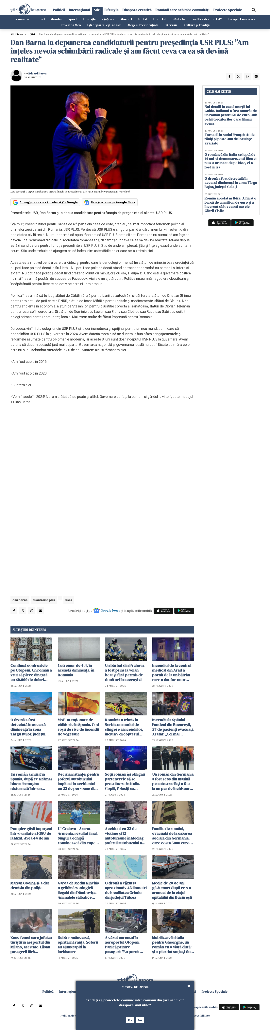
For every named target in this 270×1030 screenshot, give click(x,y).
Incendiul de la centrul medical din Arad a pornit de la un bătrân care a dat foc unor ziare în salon (171, 672)
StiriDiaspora (18, 34)
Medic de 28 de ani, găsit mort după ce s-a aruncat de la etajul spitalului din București (172, 890)
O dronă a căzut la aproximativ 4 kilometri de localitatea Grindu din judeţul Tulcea (126, 890)
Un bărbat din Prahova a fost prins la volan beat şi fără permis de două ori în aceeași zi (124, 672)
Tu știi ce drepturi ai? (206, 19)
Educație (89, 19)
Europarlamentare (242, 19)
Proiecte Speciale (227, 10)
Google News (110, 610)
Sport (72, 19)
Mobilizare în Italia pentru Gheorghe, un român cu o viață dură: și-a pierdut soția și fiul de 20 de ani (172, 944)
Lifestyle (112, 10)
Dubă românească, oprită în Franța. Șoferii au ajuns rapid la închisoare (78, 944)
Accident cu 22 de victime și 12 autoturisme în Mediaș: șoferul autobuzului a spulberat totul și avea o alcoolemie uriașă (126, 835)
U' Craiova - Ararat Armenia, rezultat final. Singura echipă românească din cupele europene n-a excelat (78, 835)
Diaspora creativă (137, 10)
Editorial (159, 19)
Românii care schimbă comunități (183, 10)
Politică (59, 10)
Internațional (79, 10)
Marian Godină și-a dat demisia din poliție (29, 885)
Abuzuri (126, 19)
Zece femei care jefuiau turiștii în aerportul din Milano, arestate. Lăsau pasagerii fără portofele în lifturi (31, 944)
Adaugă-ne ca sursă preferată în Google (49, 202)
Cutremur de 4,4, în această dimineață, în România (76, 670)
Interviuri (171, 25)
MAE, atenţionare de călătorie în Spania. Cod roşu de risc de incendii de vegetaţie (78, 726)
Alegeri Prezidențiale (143, 25)
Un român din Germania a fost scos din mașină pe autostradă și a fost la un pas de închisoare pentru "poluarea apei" (173, 781)
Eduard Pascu (37, 73)
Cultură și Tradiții (197, 25)
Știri (97, 10)
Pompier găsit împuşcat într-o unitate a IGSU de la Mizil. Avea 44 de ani (31, 833)
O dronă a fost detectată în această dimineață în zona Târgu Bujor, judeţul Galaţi (28, 726)
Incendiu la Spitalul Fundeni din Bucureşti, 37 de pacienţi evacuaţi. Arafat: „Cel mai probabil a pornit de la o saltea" (173, 726)
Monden (56, 19)
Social (142, 19)
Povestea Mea (71, 25)
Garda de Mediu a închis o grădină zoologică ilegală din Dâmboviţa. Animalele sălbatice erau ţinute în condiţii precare (78, 890)
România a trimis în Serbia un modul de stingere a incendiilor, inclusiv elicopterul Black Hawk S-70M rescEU (124, 726)
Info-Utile (178, 19)
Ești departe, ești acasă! (104, 25)
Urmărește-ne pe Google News (113, 202)
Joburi (40, 19)
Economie (21, 19)
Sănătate (108, 19)
